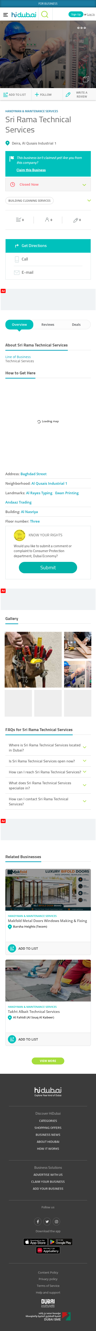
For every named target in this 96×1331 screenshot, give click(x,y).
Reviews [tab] (47, 324)
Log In (91, 14)
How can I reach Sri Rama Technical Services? (45, 771)
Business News (48, 1135)
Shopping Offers (48, 1128)
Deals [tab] (76, 324)
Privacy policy (48, 1279)
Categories (48, 1121)
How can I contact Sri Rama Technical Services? (38, 801)
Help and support (48, 1292)
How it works (48, 1149)
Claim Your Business (48, 1182)
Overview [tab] (19, 324)
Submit (48, 567)
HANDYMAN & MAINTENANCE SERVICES (32, 916)
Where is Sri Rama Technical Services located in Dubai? (45, 747)
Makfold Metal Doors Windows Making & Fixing (47, 920)
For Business (48, 4)
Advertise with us (48, 1175)
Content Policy (48, 1272)
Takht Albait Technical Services (34, 1011)
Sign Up (76, 14)
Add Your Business (48, 1189)
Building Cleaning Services (29, 201)
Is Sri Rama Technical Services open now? (42, 761)
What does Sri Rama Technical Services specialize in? (40, 785)
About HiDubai (48, 1142)
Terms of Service (48, 1286)
